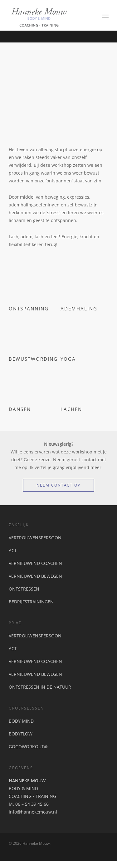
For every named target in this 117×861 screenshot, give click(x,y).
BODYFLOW (20, 734)
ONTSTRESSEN (24, 589)
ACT (13, 550)
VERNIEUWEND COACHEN (35, 563)
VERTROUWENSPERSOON (35, 538)
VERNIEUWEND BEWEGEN (35, 576)
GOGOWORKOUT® (28, 747)
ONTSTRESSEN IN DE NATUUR (40, 687)
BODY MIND (21, 721)
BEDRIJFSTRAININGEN (31, 602)
